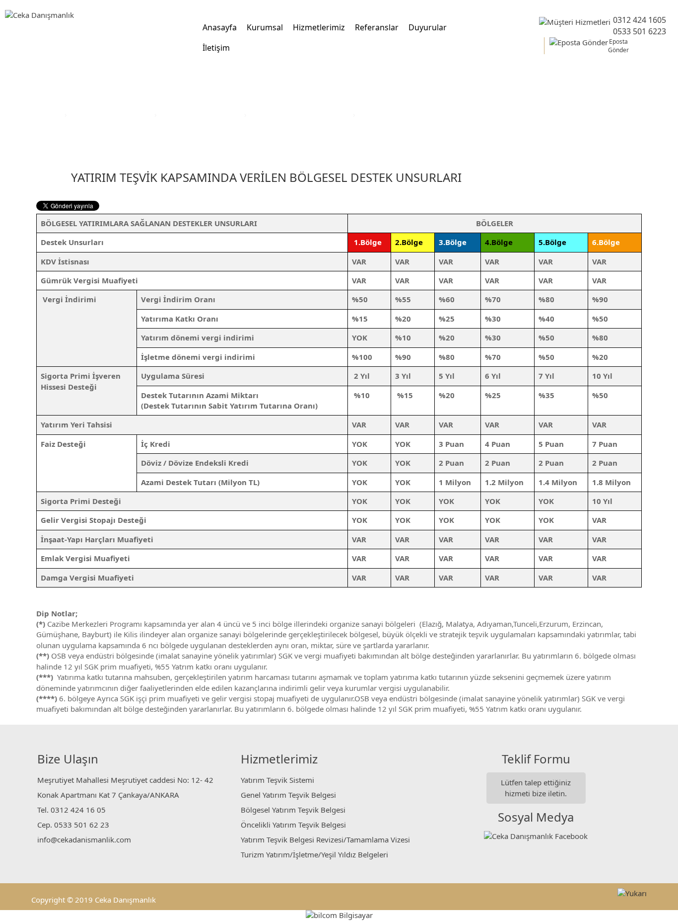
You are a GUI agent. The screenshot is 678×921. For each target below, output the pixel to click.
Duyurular (427, 27)
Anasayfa (220, 27)
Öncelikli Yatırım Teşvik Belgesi (293, 825)
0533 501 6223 (639, 31)
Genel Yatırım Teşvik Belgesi (288, 795)
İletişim (216, 47)
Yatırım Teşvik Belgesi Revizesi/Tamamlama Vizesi (325, 839)
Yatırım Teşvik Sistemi (277, 780)
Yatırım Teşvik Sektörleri (111, 114)
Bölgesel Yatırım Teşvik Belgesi (293, 810)
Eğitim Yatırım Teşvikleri (201, 114)
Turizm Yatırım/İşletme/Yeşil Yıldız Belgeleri (314, 854)
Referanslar (377, 27)
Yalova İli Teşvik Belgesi (399, 114)
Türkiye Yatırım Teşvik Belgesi (301, 114)
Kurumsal (265, 27)
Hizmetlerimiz (319, 27)
